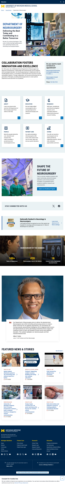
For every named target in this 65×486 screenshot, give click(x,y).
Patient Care (20, 440)
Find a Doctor (20, 443)
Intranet (48, 451)
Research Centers (36, 447)
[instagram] (4, 454)
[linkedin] (38, 454)
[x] (53, 206)
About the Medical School (52, 449)
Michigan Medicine (6, 440)
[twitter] (7, 454)
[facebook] (59, 206)
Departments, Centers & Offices (53, 447)
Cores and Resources (36, 449)
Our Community (50, 445)
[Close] (62, 478)
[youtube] (10, 454)
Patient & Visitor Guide (22, 445)
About (2, 443)
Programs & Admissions (52, 443)
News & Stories (4, 451)
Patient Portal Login (21, 447)
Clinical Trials (35, 443)
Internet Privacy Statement (21, 483)
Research (34, 440)
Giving (2, 449)
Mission (3, 445)
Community (3, 447)
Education (49, 440)
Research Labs (35, 445)
